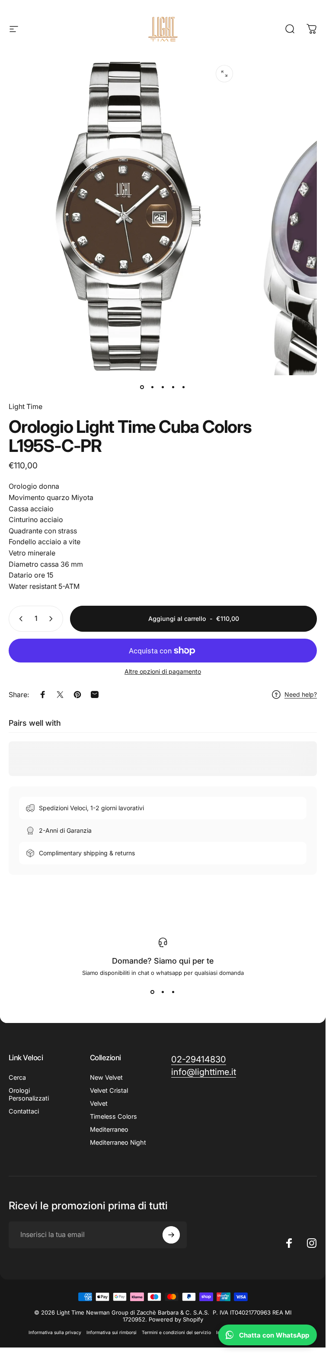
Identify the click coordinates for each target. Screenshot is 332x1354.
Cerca (17, 1077)
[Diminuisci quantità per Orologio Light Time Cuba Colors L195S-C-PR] (19, 618)
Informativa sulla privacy (55, 1332)
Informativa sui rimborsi (111, 1332)
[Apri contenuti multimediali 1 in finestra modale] (224, 73)
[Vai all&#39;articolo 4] (173, 387)
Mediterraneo (109, 1129)
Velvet (99, 1103)
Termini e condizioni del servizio (176, 1332)
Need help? (300, 694)
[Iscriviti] (171, 1235)
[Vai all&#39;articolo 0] (142, 387)
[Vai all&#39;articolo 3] (163, 387)
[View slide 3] (173, 992)
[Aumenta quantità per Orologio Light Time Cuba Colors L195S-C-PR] (53, 618)
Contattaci (24, 1111)
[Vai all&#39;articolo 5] (184, 387)
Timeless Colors (113, 1116)
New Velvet (106, 1077)
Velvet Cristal (109, 1090)
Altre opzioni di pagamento (162, 671)
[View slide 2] (163, 992)
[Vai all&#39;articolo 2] (152, 387)
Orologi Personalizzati (29, 1094)
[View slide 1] (152, 992)
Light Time (25, 406)
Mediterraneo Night (118, 1142)
